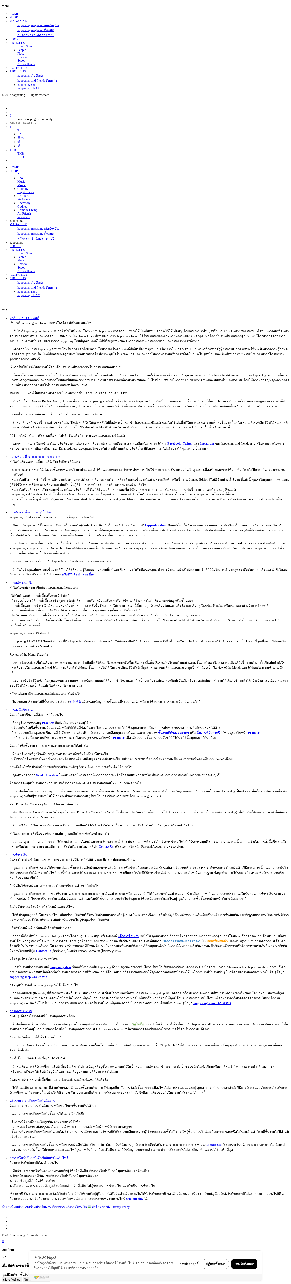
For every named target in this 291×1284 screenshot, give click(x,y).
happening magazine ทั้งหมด (35, 30)
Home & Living (27, 210)
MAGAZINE (18, 21)
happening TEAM (28, 88)
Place (20, 53)
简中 (20, 141)
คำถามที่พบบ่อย (13, 1207)
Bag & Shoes (25, 192)
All (19, 174)
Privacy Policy (120, 1207)
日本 (20, 137)
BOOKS (15, 39)
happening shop (27, 84)
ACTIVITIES (18, 67)
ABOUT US (18, 71)
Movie (21, 185)
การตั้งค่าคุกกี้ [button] (189, 1264)
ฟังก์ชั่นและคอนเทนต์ (24, 318)
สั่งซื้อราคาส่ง (101, 1207)
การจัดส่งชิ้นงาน (21, 1011)
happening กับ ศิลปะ (30, 75)
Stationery (23, 199)
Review (22, 57)
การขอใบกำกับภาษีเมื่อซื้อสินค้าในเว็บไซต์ (39, 1157)
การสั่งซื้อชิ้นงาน (21, 709)
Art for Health (26, 64)
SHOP (14, 17)
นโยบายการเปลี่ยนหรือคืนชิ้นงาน (32, 1100)
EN (19, 134)
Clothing (22, 188)
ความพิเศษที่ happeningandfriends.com (35, 456)
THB (20, 153)
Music (21, 181)
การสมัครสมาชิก (21, 582)
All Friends (24, 213)
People (21, 50)
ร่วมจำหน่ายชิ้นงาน (37, 1207)
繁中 (20, 146)
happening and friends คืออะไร (37, 80)
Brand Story (25, 46)
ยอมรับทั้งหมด (244, 1264)
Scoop (21, 60)
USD (20, 157)
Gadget (22, 206)
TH (19, 130)
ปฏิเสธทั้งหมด (215, 1264)
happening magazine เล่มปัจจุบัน (38, 25)
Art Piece (23, 195)
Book (20, 178)
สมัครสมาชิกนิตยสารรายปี (35, 35)
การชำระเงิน (18, 854)
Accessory (23, 203)
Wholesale (23, 217)
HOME (14, 13)
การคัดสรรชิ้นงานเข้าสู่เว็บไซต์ (31, 512)
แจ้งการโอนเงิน (76, 1207)
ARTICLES (17, 42)
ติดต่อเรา (58, 1207)
